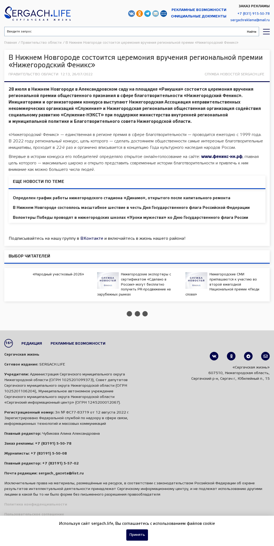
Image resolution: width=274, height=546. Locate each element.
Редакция (31, 343)
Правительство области (33, 74)
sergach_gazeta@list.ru (155, 13)
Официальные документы (198, 16)
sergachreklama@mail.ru (250, 20)
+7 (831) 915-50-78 (253, 13)
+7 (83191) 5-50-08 (49, 453)
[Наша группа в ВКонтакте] (214, 356)
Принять (137, 535)
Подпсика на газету (163, 13)
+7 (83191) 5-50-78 (53, 443)
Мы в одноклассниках (139, 13)
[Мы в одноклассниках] (231, 356)
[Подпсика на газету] (265, 356)
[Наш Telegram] (248, 356)
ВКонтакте (91, 239)
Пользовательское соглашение (34, 514)
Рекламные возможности (199, 10)
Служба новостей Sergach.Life (234, 74)
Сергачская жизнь (37, 13)
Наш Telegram (147, 13)
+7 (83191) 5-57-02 (60, 463)
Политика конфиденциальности (35, 504)
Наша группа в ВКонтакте (131, 13)
